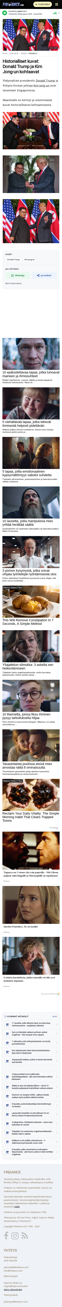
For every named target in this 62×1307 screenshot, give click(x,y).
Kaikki (54, 1016)
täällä (17, 1206)
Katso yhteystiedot (13, 1289)
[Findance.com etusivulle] (13, 4)
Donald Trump (45, 80)
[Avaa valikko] (56, 4)
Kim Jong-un (41, 85)
